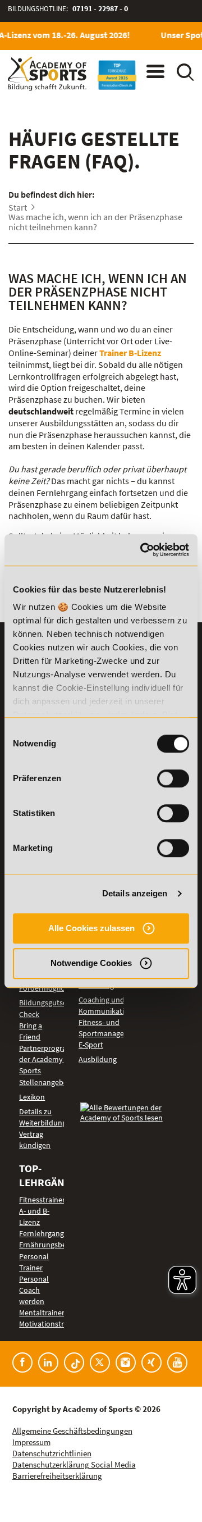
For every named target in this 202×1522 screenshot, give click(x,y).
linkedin (48, 1362)
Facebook (22, 1362)
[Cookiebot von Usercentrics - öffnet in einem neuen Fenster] (142, 550)
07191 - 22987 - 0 (100, 8)
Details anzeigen (135, 893)
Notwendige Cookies (91, 963)
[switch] (173, 778)
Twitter (100, 1362)
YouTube (177, 1362)
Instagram (126, 1362)
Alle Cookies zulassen (91, 928)
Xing (151, 1362)
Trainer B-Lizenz (130, 352)
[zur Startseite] (47, 74)
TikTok (74, 1362)
